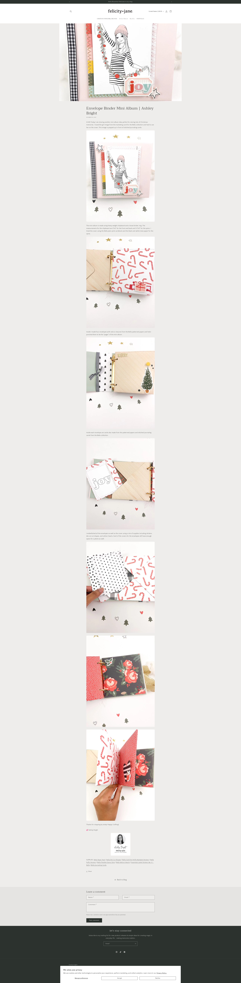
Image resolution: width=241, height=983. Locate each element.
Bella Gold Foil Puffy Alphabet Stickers (135, 860)
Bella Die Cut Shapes (113, 860)
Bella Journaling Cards (98, 865)
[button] (71, 11)
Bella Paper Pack (99, 860)
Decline (157, 978)
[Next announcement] (172, 2)
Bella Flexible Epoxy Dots (106, 862)
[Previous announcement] (69, 2)
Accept (119, 978)
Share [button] (90, 871)
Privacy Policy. (162, 973)
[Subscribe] (135, 943)
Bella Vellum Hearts (123, 862)
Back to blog (122, 880)
